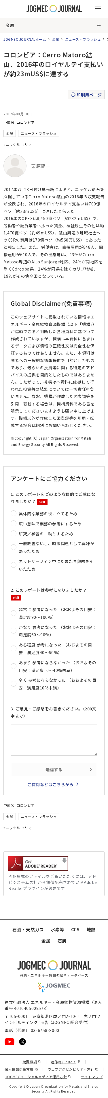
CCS (75, 929)
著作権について (66, 1061)
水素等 (57, 929)
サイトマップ (92, 1076)
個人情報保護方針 (21, 1069)
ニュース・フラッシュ (83, 39)
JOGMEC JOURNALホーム (24, 39)
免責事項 (31, 1061)
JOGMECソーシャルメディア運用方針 (38, 1076)
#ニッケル (11, 144)
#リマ (27, 144)
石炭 (62, 941)
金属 (10, 25)
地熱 (91, 929)
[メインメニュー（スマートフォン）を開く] (98, 8)
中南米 (8, 122)
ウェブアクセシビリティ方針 (73, 1069)
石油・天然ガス (28, 929)
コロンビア (26, 122)
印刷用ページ (89, 95)
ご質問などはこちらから (50, 784)
